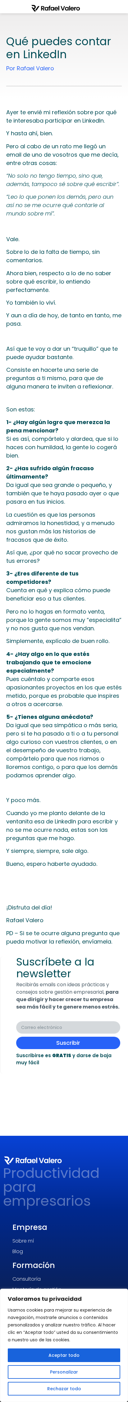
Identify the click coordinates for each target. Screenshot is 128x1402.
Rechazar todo (64, 1389)
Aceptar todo (64, 1355)
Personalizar (64, 1372)
